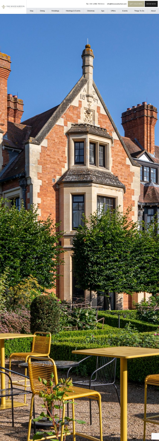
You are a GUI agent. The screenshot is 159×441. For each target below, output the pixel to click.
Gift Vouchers (136, 4)
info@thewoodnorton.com (117, 4)
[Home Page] (13, 7)
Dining (42, 11)
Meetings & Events (73, 11)
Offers (113, 11)
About (153, 11)
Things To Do (139, 11)
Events (125, 11)
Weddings (55, 11)
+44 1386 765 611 (96, 4)
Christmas (91, 11)
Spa (102, 11)
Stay (31, 11)
